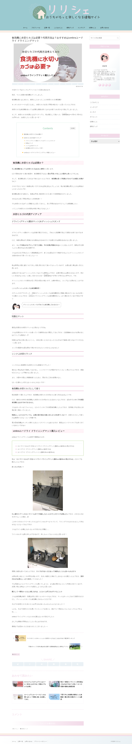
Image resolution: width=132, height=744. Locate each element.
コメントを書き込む (48, 723)
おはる (104, 66)
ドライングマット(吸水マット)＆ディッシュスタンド (40, 141)
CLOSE (73, 128)
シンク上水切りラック (32, 145)
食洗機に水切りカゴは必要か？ (33, 134)
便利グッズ (16, 654)
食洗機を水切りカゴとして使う (34, 148)
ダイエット (94, 117)
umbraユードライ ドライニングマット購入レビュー (39, 152)
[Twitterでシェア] (18, 84)
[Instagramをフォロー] (103, 85)
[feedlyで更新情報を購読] (109, 85)
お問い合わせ (28, 741)
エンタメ (93, 112)
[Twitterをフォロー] (99, 85)
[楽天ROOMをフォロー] (106, 85)
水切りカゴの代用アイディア (32, 138)
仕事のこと (94, 122)
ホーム (14, 741)
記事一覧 (20, 741)
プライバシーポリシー (40, 741)
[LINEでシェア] (65, 84)
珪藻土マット (29, 143)
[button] (77, 664)
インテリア (94, 107)
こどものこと (94, 102)
